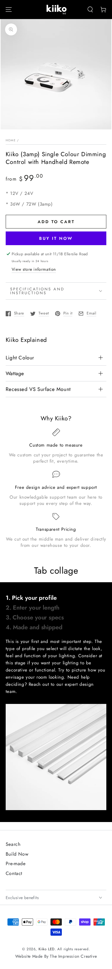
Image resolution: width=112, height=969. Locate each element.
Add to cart (56, 222)
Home (11, 140)
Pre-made (16, 863)
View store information (34, 269)
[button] (90, 9)
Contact (14, 873)
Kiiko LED (47, 949)
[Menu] (8, 9)
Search (13, 844)
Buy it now (56, 238)
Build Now (17, 854)
